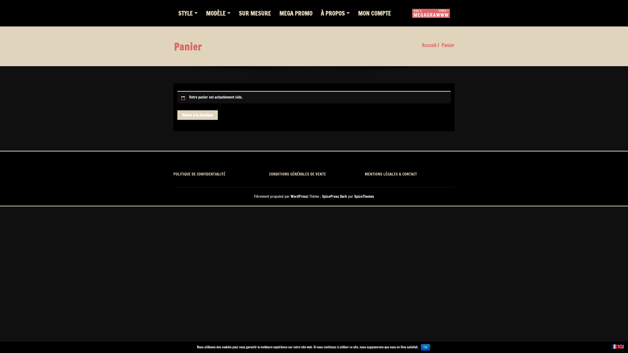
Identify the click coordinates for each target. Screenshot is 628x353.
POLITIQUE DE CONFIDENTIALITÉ (199, 174)
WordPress (299, 196)
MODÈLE (216, 13)
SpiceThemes (363, 196)
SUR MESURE (255, 13)
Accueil (429, 45)
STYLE (185, 13)
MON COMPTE (374, 13)
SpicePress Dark (334, 196)
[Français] (615, 346)
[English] (621, 346)
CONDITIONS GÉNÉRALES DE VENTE (297, 174)
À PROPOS (333, 13)
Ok (425, 347)
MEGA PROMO (296, 13)
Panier (448, 45)
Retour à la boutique (197, 115)
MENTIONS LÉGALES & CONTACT (391, 174)
